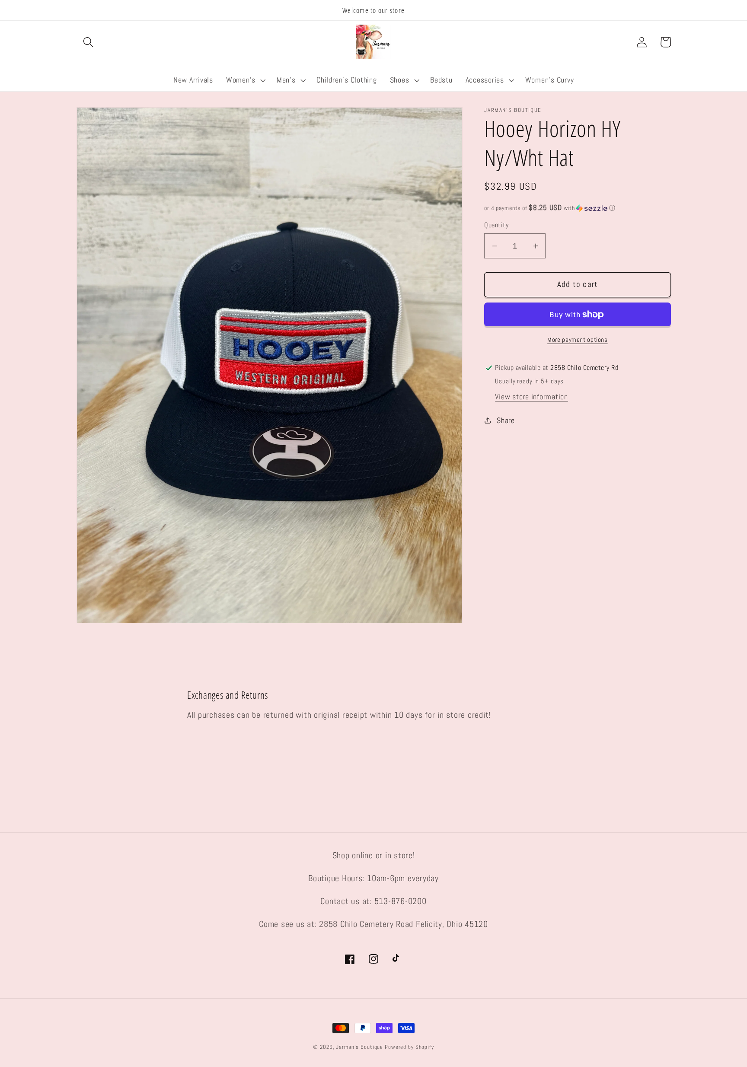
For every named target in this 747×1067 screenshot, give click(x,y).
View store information (531, 396)
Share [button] (506, 420)
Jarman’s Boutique (359, 1047)
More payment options (577, 339)
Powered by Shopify (409, 1047)
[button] (88, 42)
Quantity (496, 224)
